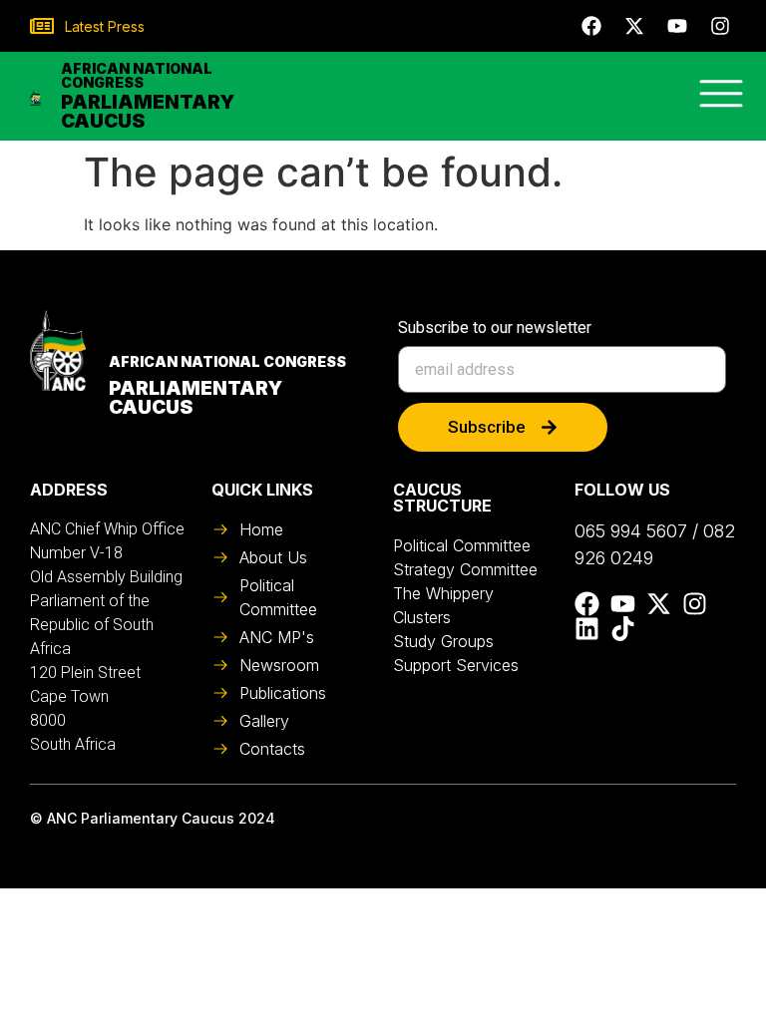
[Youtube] (677, 26)
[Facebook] (591, 26)
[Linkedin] (586, 628)
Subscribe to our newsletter (494, 328)
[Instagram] (720, 26)
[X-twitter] (634, 26)
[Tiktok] (622, 628)
